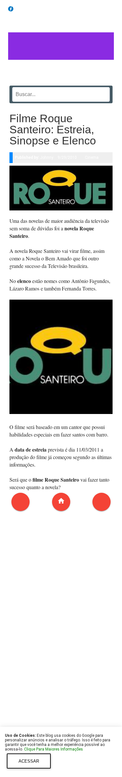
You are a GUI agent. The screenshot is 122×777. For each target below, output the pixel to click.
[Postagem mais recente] (20, 502)
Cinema (92, 157)
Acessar (29, 761)
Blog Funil (28, 9)
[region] (61, 630)
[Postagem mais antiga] (101, 502)
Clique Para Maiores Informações (53, 749)
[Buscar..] (103, 92)
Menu (114, 8)
